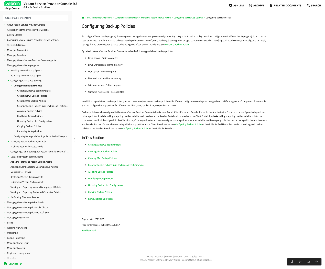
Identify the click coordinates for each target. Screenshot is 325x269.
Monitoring (12, 232)
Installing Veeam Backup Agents (26, 70)
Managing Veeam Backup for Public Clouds (27, 207)
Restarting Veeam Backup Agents (26, 177)
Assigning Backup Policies (29, 111)
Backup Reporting (16, 238)
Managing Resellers (16, 55)
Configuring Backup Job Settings (26, 80)
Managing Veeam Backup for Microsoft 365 (28, 212)
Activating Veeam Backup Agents (26, 75)
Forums (168, 256)
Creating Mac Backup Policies (31, 100)
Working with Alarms (17, 227)
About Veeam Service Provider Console (26, 24)
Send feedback (89, 230)
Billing (10, 222)
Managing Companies (17, 50)
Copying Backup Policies (29, 126)
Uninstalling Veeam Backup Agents (27, 182)
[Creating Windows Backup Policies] (316, 262)
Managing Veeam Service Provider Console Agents (31, 60)
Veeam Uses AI (189, 260)
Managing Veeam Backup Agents (23, 65)
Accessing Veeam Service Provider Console (28, 29)
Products (159, 256)
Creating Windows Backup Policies (34, 90)
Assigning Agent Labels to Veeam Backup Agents (34, 166)
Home (150, 256)
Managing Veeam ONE (18, 217)
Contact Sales (190, 256)
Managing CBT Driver (20, 172)
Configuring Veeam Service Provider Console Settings (33, 40)
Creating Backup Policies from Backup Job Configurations (42, 106)
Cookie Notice (205, 260)
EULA (201, 256)
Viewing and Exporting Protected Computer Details (35, 192)
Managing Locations (16, 248)
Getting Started (14, 34)
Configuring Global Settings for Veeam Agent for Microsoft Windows (40, 151)
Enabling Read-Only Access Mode (26, 146)
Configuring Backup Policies (28, 85)
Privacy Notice (173, 260)
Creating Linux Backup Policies (32, 95)
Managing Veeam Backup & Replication (26, 202)
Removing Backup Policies (29, 131)
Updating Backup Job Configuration (34, 121)
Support (178, 256)
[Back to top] (308, 262)
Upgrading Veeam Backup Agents (26, 156)
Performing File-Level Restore (24, 197)
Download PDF (15, 263)
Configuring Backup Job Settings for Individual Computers (41, 136)
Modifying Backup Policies (29, 116)
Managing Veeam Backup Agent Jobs (28, 141)
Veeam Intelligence (16, 45)
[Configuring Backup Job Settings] (300, 262)
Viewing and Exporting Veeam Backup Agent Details (35, 187)
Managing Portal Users (18, 243)
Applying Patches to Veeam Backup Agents (31, 161)
